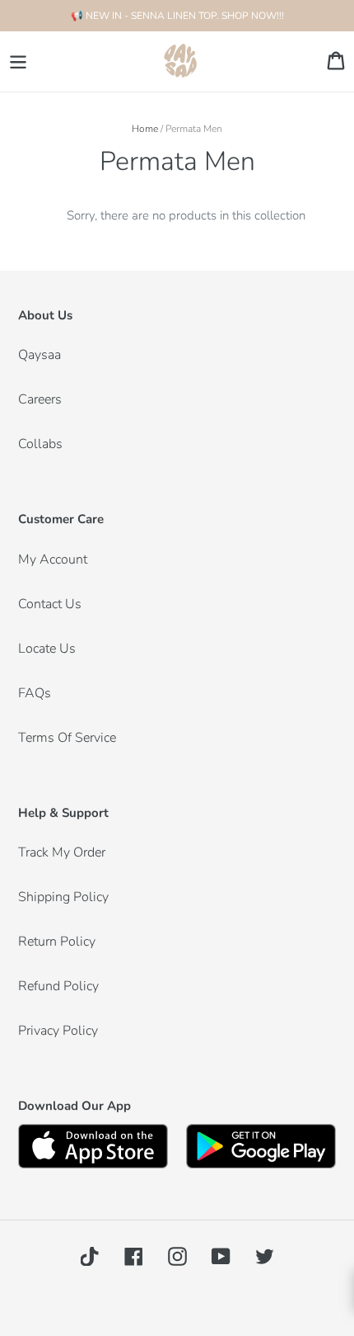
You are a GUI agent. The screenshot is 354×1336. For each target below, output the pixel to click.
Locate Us (47, 649)
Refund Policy (58, 986)
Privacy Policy (58, 1031)
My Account (52, 559)
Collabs (40, 444)
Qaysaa (39, 355)
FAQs (34, 693)
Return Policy (56, 941)
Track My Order (61, 852)
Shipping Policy (63, 897)
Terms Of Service (67, 738)
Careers (40, 399)
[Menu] (18, 61)
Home (145, 128)
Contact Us (50, 604)
